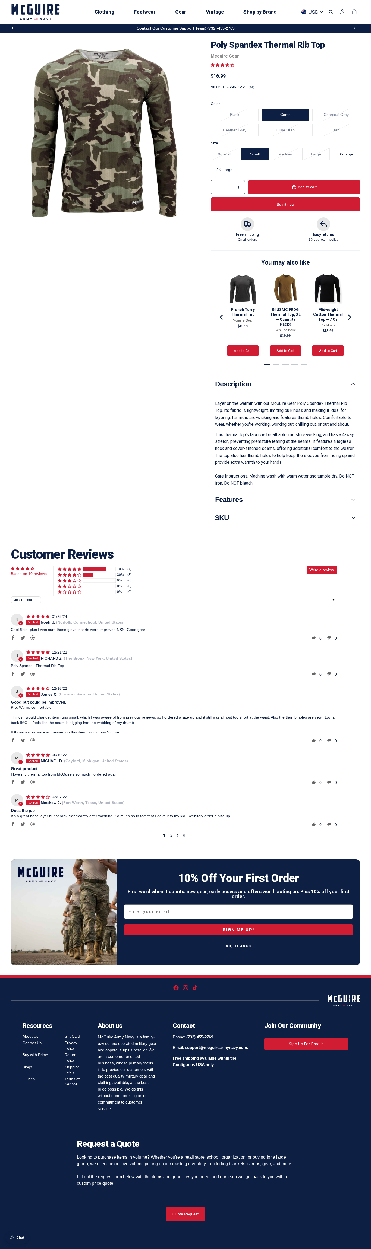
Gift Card (72, 1036)
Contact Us (32, 1043)
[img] (38, 616)
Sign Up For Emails (306, 1044)
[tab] (267, 364)
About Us (30, 1036)
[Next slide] (354, 28)
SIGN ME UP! (238, 929)
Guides (29, 1079)
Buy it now (285, 204)
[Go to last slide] (221, 317)
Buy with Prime (35, 1055)
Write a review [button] (321, 570)
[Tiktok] (195, 987)
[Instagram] (185, 987)
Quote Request (185, 1214)
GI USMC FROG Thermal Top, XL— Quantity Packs (285, 316)
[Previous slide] (13, 28)
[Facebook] (176, 987)
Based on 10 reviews (29, 573)
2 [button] (171, 835)
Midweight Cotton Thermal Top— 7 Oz (328, 314)
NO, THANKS (238, 946)
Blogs (27, 1067)
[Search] (331, 12)
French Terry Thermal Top (243, 312)
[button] (222, 65)
